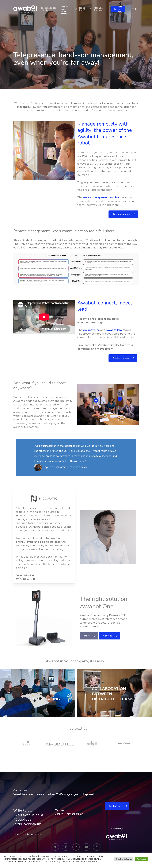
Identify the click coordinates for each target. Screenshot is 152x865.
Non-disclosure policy (32, 834)
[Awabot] (116, 836)
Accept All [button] (142, 859)
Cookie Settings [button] (124, 859)
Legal (16, 834)
